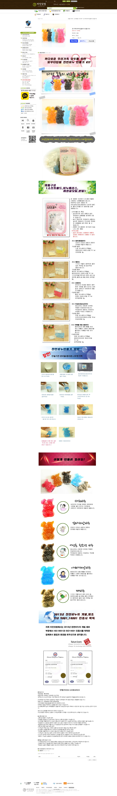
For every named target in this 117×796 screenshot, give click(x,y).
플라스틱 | (28, 61)
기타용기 (27, 67)
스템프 (30, 57)
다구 (27, 62)
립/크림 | (24, 65)
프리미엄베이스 (25, 77)
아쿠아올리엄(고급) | (26, 40)
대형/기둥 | (24, 62)
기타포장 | (28, 71)
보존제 (30, 49)
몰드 (28, 82)
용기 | (23, 83)
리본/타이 (30, 70)
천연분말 (30, 44)
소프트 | (24, 61)
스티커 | (24, 71)
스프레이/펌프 (28, 65)
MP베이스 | (28, 76)
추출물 (30, 50)
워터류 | (27, 50)
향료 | (23, 82)
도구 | (23, 57)
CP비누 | (33, 75)
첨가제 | (27, 49)
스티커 (28, 83)
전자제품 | (27, 57)
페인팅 (31, 71)
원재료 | (24, 49)
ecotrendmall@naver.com (59, 791)
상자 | (23, 70)
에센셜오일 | (24, 39)
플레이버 (32, 40)
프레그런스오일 (30, 39)
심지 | (26, 81)
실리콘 (31, 61)
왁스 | (23, 81)
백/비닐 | (26, 70)
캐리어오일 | (24, 36)
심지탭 (28, 81)
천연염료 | (24, 45)
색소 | (26, 82)
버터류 (28, 36)
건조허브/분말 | (25, 44)
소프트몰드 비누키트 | (26, 75)
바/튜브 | (24, 67)
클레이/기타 (29, 45)
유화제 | (24, 50)
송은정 (49, 790)
